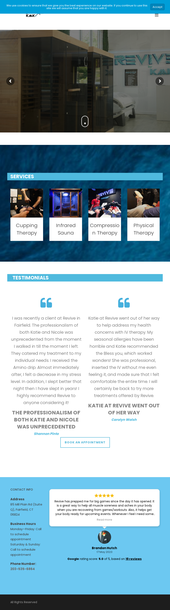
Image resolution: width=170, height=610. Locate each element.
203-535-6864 (22, 569)
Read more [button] (104, 519)
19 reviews (134, 559)
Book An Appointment (85, 89)
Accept (157, 7)
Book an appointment (85, 442)
